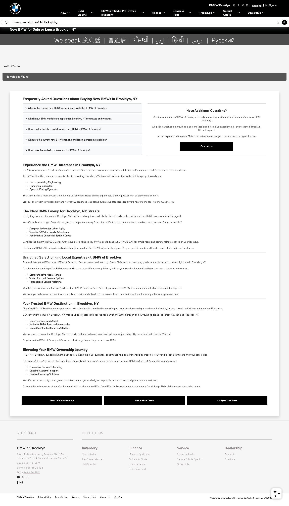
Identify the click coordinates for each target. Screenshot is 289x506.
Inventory (90, 448)
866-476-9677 (32, 462)
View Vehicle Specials (62, 400)
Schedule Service (186, 454)
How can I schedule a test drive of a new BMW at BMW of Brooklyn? (64, 129)
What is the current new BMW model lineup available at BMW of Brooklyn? (67, 108)
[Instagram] (21, 483)
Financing (43, 374)
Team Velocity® (227, 497)
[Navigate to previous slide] (2, 48)
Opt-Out (118, 497)
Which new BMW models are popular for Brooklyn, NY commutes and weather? (70, 118)
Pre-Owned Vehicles (93, 459)
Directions (230, 459)
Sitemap (75, 497)
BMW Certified (89, 464)
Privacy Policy (44, 497)
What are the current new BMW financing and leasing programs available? (67, 139)
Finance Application (139, 454)
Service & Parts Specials (190, 459)
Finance (135, 448)
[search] (234, 5)
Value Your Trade (144, 400)
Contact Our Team (227, 400)
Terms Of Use (61, 497)
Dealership (233, 448)
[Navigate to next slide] (286, 48)
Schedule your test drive (180, 386)
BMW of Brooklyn (25, 497)
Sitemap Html (89, 497)
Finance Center (137, 464)
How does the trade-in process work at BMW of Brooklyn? (59, 150)
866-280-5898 (34, 467)
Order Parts (183, 464)
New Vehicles (89, 454)
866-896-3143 (31, 472)
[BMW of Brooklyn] (33, 8)
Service (183, 448)
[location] (247, 5)
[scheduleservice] (238, 5)
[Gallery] (144, 48)
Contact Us (207, 146)
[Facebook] (17, 483)
